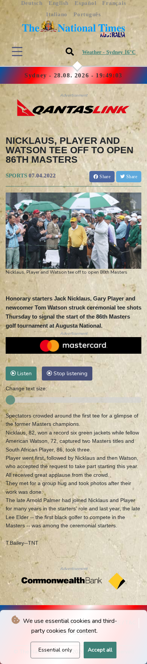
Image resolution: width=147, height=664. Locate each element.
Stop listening (69, 373)
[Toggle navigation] (17, 51)
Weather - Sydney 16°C (109, 52)
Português (87, 14)
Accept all (100, 649)
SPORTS (16, 176)
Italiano (56, 14)
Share (104, 176)
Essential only (55, 649)
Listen (24, 373)
